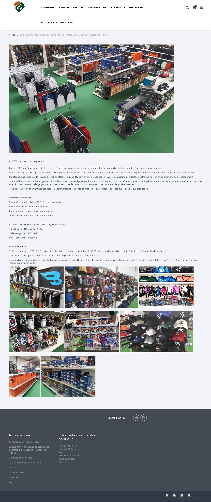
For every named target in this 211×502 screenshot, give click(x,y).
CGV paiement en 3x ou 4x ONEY (25, 462)
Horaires (13, 467)
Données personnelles (20, 457)
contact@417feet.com (69, 448)
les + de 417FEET (17, 472)
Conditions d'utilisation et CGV (24, 441)
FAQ (11, 482)
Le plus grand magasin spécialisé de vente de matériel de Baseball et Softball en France (30, 449)
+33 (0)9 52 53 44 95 (68, 445)
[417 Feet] (19, 7)
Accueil (12, 34)
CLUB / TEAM (15, 477)
